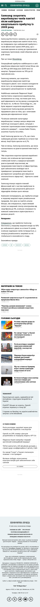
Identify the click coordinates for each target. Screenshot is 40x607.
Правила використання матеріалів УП (20, 534)
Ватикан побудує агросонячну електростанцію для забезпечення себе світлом (26, 380)
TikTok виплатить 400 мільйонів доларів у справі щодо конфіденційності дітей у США (20, 447)
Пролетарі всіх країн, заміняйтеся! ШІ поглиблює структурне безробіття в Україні (18, 399)
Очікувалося (6, 223)
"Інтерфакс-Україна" (14, 548)
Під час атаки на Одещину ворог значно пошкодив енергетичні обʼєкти (24, 369)
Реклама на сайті (15, 529)
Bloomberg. (17, 59)
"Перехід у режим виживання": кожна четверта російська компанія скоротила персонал (17, 308)
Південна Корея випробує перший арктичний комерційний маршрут (24, 357)
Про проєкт (26, 529)
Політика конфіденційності (20, 532)
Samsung (26, 245)
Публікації (11, 10)
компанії (5, 245)
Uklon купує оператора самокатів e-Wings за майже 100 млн (19, 291)
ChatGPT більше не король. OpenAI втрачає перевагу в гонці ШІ (17, 406)
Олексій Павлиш (6, 30)
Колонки (20, 10)
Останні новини (9, 424)
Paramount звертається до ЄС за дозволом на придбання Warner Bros (19, 299)
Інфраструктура (29, 10)
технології (18, 245)
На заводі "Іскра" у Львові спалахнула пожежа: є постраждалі (24, 335)
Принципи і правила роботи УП (20, 536)
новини (4, 10)
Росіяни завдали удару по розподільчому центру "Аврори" (24, 324)
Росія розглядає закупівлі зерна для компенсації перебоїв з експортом (24, 346)
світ (11, 245)
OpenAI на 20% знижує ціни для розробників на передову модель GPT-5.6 (19, 435)
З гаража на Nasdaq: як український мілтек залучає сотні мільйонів (20, 413)
